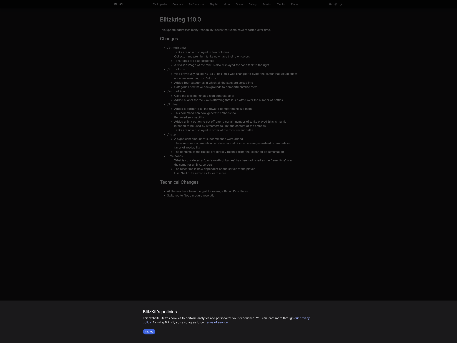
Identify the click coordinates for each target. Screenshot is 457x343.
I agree (149, 331)
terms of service (217, 322)
